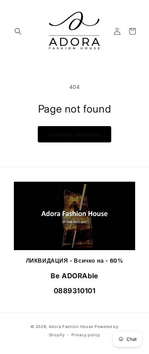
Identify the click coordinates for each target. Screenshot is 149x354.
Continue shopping (74, 134)
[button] (18, 31)
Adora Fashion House (71, 326)
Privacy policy (85, 334)
